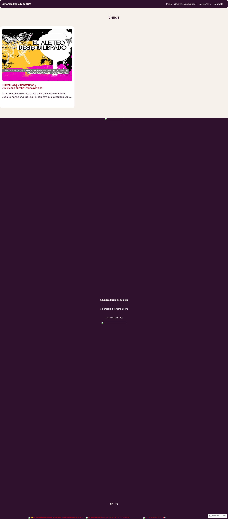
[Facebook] (111, 503)
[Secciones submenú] (210, 4)
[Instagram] (116, 503)
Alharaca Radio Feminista (16, 4)
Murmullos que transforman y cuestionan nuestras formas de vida (22, 86)
